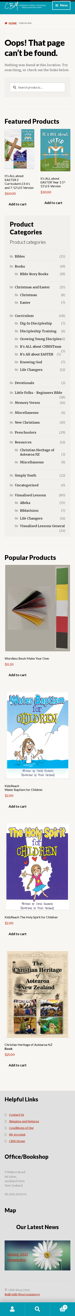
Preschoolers (25, 432)
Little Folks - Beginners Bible (38, 393)
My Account (17, 1134)
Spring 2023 (17, 1254)
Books (20, 266)
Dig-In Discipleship (36, 323)
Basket (58, 1306)
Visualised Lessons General (42, 526)
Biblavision (29, 511)
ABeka (25, 503)
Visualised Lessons (30, 495)
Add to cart (18, 204)
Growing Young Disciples (40, 339)
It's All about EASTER (36, 354)
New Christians (27, 422)
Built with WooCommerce (22, 1294)
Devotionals (24, 383)
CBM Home (17, 1141)
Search (37, 1309)
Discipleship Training (38, 331)
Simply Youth (25, 475)
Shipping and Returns (24, 1121)
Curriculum (24, 316)
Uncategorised (26, 485)
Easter (25, 303)
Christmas (28, 295)
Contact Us (16, 1115)
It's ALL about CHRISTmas (40, 346)
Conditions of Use (21, 1128)
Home (13, 23)
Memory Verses (27, 403)
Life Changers (31, 370)
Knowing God (31, 362)
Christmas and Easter (32, 287)
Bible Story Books (34, 274)
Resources (23, 442)
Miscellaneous (27, 413)
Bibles (20, 256)
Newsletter (16, 1260)
